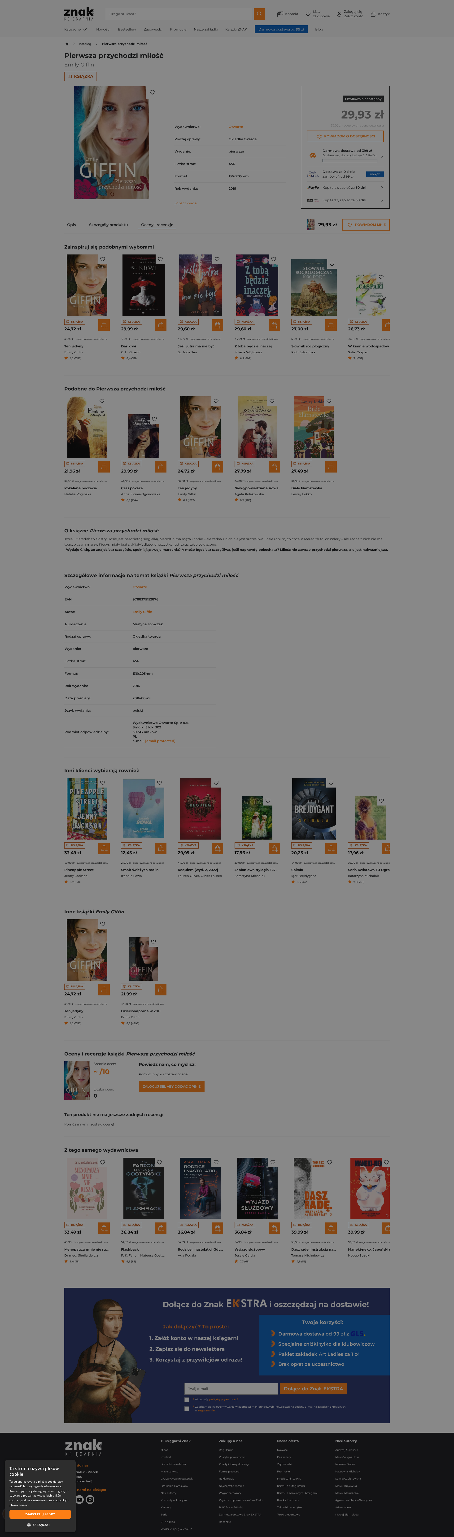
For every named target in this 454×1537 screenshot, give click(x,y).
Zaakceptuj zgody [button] (40, 1514)
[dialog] (40, 1496)
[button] (40, 1525)
